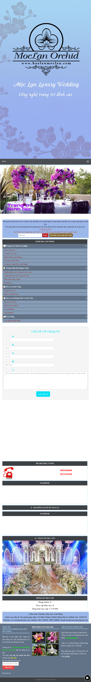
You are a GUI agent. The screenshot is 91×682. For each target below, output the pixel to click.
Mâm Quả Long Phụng (13, 257)
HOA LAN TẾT (10, 302)
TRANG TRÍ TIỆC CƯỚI (46, 538)
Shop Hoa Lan (9, 291)
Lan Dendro (9, 313)
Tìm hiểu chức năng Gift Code (61, 235)
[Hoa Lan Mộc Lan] (45, 157)
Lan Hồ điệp (9, 309)
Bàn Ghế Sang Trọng (12, 279)
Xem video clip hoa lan (42, 627)
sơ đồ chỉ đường (71, 638)
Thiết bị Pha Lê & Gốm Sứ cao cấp (17, 272)
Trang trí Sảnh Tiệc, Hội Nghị (15, 264)
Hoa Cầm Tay (9, 250)
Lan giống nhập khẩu (12, 321)
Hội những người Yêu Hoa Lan (46, 507)
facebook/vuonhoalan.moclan (14, 642)
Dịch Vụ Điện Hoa (11, 294)
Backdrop (8, 283)
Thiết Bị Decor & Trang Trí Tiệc (16, 276)
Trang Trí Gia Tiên (11, 261)
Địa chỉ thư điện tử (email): (11, 660)
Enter (45, 235)
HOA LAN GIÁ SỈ (11, 306)
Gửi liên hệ (43, 394)
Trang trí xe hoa (10, 253)
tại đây (67, 656)
